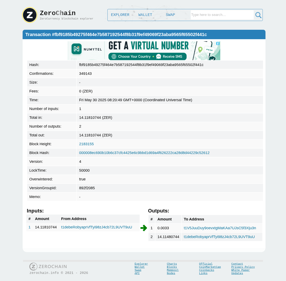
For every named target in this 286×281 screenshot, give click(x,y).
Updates (237, 273)
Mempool (173, 270)
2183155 (86, 144)
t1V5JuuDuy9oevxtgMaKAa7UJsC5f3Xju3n (220, 228)
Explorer (141, 263)
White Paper (240, 270)
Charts (172, 263)
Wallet (140, 267)
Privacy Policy (243, 267)
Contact (237, 263)
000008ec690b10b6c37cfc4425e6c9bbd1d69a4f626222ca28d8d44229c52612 (144, 153)
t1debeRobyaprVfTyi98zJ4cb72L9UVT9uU (96, 227)
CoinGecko (206, 270)
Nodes (171, 273)
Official (206, 263)
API (137, 273)
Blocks (172, 267)
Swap (138, 270)
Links (203, 273)
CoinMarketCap (210, 267)
